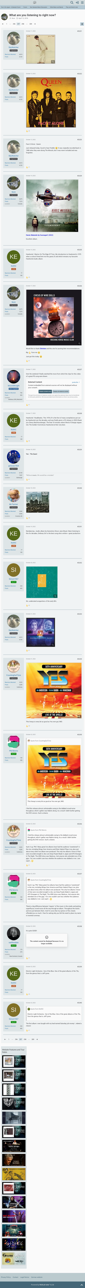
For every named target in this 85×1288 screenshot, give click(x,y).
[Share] (82, 24)
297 (18, 24)
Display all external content (60, 391)
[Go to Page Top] (81, 1285)
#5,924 (79, 176)
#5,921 (79, 31)
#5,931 (79, 527)
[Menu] (82, 3)
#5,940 (79, 1003)
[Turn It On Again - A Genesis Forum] (34, 2)
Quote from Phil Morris (38, 830)
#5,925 (79, 250)
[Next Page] (35, 24)
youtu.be (75, 382)
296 (14, 24)
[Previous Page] (3, 24)
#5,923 (79, 140)
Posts (6, 57)
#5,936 (79, 824)
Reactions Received (10, 54)
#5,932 (79, 563)
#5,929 (79, 450)
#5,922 (79, 74)
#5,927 (79, 369)
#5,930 (79, 488)
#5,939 (79, 967)
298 (23, 24)
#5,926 (79, 286)
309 (30, 24)
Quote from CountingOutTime (41, 741)
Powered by (42, 1285)
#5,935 (79, 735)
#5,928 (79, 413)
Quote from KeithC (37, 1009)
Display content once (45, 391)
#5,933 (79, 614)
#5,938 (79, 926)
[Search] (72, 3)
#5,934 (79, 659)
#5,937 (79, 874)
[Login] (77, 2)
